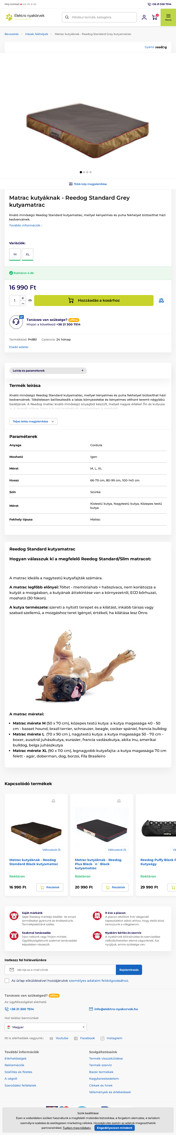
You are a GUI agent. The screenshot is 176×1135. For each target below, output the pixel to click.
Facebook (87, 1038)
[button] (168, 17)
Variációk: (17, 243)
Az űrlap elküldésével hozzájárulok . (70, 981)
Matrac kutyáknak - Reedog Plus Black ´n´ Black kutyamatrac (98, 864)
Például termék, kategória (91, 17)
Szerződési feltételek (20, 1085)
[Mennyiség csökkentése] (23, 303)
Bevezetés (12, 34)
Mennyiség (14, 300)
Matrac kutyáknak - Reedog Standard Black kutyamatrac (33, 862)
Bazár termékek (101, 1072)
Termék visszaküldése (106, 1058)
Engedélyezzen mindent (114, 1128)
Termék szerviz (100, 1065)
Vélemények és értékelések (110, 1092)
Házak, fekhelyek (36, 34)
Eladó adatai (18, 347)
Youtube (62, 1038)
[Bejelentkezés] (144, 17)
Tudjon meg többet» (77, 1128)
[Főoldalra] (25, 17)
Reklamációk (14, 1065)
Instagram (114, 1038)
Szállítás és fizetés (18, 1072)
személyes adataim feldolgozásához (98, 981)
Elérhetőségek (16, 1058)
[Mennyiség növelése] (23, 298)
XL (28, 254)
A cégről (11, 1078)
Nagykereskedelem (104, 1078)
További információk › (25, 225)
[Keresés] (67, 17)
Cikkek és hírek (101, 1085)
